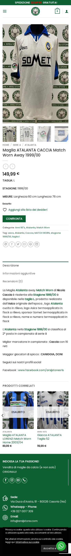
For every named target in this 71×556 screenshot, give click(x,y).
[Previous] (8, 74)
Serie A (17, 145)
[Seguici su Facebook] (6, 480)
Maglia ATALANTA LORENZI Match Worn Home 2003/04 (17, 438)
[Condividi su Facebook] (12, 244)
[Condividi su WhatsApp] (6, 244)
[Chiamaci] (24, 480)
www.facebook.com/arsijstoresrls (41, 370)
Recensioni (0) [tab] (13, 281)
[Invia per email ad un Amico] (24, 244)
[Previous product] (12, 166)
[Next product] (5, 166)
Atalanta (30, 145)
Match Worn (43, 227)
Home (6, 145)
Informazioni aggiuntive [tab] (19, 273)
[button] (5, 11)
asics (11, 232)
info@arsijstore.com (24, 521)
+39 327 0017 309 (22, 511)
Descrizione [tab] (11, 265)
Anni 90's (20, 227)
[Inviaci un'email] (18, 480)
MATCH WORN (42, 232)
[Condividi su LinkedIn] (37, 244)
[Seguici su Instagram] (12, 480)
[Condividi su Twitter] (18, 244)
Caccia (29, 232)
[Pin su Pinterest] (30, 244)
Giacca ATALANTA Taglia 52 (49, 437)
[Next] (63, 74)
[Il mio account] (66, 11)
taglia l (16, 236)
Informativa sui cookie (27, 542)
